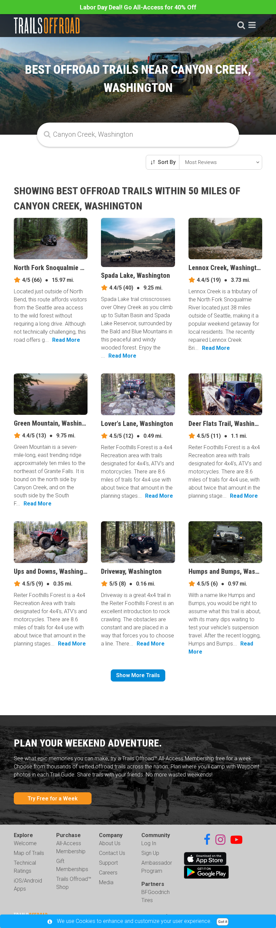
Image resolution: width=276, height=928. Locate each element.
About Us (109, 843)
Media (106, 882)
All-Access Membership (70, 847)
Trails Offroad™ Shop (73, 883)
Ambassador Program (156, 867)
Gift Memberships (72, 865)
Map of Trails (29, 853)
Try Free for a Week (53, 798)
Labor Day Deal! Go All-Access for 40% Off (138, 7)
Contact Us (112, 853)
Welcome (25, 843)
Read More (66, 340)
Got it (222, 922)
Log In (148, 843)
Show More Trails (138, 675)
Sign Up (150, 853)
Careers (108, 872)
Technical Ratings (25, 867)
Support (108, 863)
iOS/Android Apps (28, 884)
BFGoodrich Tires (155, 896)
